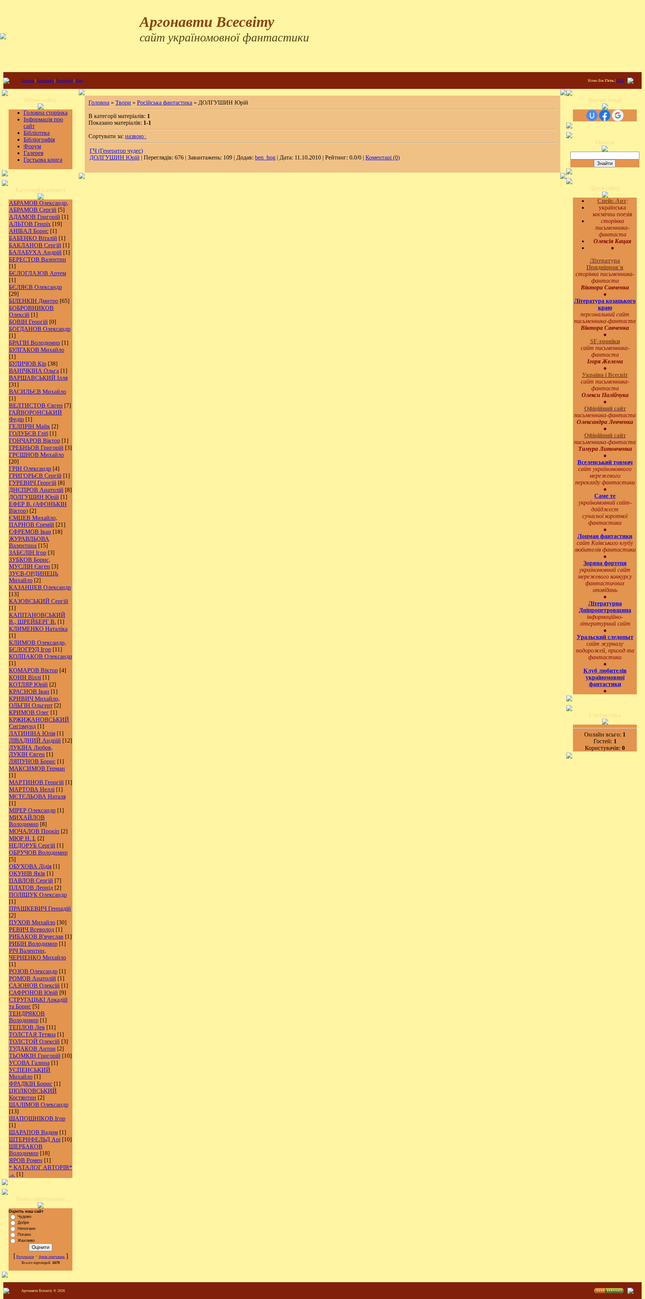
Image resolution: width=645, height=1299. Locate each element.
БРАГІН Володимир (34, 343)
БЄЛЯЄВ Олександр (35, 287)
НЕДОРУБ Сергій (32, 845)
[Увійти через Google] (618, 115)
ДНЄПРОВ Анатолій (36, 490)
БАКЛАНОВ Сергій (35, 245)
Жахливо (26, 1240)
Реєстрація (64, 80)
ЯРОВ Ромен (26, 1160)
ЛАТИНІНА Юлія (32, 733)
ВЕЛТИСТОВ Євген (36, 405)
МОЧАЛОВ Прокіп (34, 831)
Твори (123, 102)
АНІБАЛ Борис (29, 231)
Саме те (605, 496)
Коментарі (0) (382, 157)
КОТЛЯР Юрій (28, 684)
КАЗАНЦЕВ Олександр (40, 587)
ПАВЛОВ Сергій (31, 880)
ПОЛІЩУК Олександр (38, 895)
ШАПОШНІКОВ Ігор (37, 1118)
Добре (23, 1222)
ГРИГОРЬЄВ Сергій (35, 475)
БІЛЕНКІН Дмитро (33, 301)
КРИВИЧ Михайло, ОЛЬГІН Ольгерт (34, 702)
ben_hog (265, 157)
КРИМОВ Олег (29, 712)
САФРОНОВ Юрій (33, 992)
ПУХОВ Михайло (32, 922)
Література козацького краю (605, 304)
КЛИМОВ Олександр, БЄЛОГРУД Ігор (37, 645)
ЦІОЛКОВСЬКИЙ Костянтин (33, 1094)
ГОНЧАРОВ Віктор (34, 440)
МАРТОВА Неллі (31, 789)
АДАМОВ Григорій (34, 217)
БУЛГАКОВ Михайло (36, 350)
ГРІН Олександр (30, 468)
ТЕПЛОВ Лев (27, 1027)
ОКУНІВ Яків (27, 873)
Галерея (33, 153)
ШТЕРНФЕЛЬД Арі (34, 1139)
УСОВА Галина (29, 1063)
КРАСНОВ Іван (29, 691)
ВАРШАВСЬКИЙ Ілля (38, 378)
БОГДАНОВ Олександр (40, 329)
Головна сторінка (46, 112)
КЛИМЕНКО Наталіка (38, 629)
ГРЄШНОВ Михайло (36, 455)
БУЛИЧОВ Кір (27, 363)
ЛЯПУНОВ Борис (32, 761)
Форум (32, 146)
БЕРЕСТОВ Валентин (37, 259)
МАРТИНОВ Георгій (36, 782)
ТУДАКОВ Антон (32, 1048)
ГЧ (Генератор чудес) (116, 151)
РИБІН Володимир (33, 943)
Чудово (24, 1216)
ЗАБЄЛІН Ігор (27, 552)
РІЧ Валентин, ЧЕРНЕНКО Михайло (37, 954)
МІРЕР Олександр (32, 810)
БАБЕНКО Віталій (33, 238)
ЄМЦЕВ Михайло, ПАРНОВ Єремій (33, 521)
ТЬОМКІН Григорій (34, 1055)
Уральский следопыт (605, 637)
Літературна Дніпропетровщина (605, 606)
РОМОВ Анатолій (32, 978)
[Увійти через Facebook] (604, 115)
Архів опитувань (52, 1257)
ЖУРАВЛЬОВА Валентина (29, 542)
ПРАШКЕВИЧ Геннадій (40, 908)
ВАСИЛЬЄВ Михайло (37, 391)
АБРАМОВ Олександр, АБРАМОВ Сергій (38, 206)
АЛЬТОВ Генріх (30, 224)
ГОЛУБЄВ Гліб (28, 433)
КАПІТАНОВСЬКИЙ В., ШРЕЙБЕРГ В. (37, 618)
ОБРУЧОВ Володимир (38, 852)
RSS (620, 80)
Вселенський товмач (605, 462)
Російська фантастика (164, 102)
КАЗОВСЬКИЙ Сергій (38, 601)
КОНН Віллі (25, 677)
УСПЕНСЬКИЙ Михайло (29, 1073)
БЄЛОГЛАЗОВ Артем (37, 273)
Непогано (26, 1228)
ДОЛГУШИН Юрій (34, 497)
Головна (27, 80)
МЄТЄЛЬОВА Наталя (37, 796)
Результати (25, 1257)
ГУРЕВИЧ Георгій (32, 483)
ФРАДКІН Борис (30, 1084)
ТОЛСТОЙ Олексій (34, 1041)
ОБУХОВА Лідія (30, 866)
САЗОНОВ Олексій (34, 985)
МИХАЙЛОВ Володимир (27, 820)
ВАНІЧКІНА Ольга (34, 371)
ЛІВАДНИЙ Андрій (35, 740)
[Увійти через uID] (592, 115)
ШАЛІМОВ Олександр (38, 1104)
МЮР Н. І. (22, 838)
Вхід (79, 80)
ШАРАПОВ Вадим (33, 1132)
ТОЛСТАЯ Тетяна (32, 1034)
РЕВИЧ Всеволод (31, 929)
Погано (24, 1234)
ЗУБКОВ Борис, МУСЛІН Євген (29, 563)
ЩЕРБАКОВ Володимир (26, 1149)
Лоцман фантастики (604, 536)
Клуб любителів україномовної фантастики (605, 677)
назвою (134, 136)
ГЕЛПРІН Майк (29, 426)
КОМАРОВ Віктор (33, 670)
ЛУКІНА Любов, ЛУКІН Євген (31, 750)
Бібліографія (39, 139)
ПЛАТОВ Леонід (31, 887)
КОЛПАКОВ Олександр (40, 656)
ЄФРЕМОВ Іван (30, 531)
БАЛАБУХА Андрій (35, 252)
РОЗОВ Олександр (33, 971)
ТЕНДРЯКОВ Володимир (27, 1016)
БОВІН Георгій (28, 322)
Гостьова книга (43, 159)
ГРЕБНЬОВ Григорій (36, 447)
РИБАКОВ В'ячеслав (36, 936)
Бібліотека (45, 80)
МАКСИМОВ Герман (37, 768)
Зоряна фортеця (605, 563)
